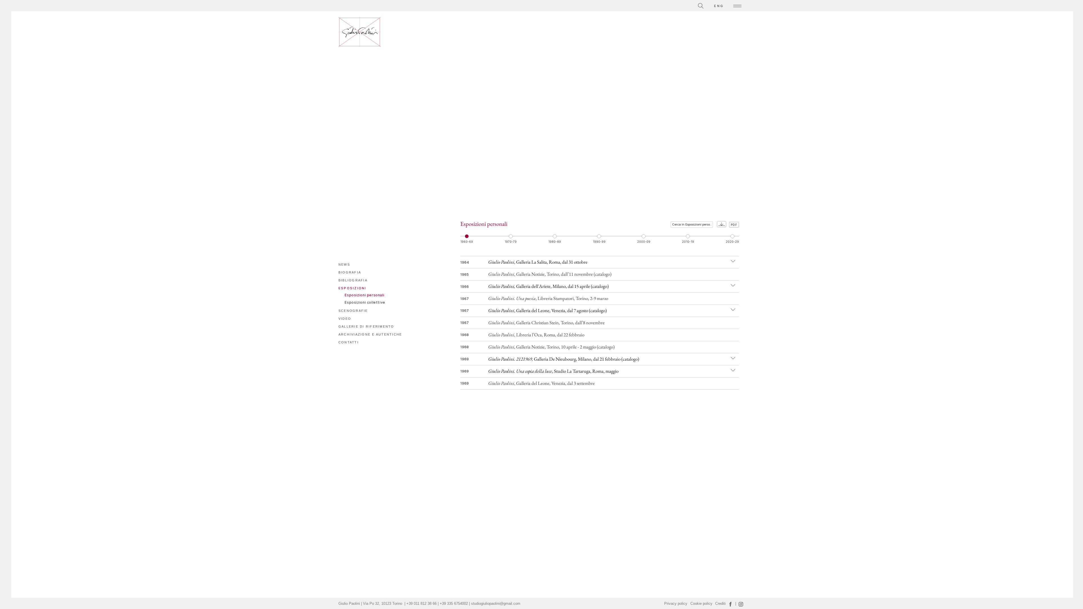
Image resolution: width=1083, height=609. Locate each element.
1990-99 (599, 242)
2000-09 (643, 242)
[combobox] (675, 5)
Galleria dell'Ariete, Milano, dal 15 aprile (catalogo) (548, 286)
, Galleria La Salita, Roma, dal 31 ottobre (537, 262)
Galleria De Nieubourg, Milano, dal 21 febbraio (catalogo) (563, 359)
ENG (719, 6)
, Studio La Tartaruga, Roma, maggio (553, 371)
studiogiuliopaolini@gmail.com (495, 604)
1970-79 (511, 242)
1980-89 (554, 242)
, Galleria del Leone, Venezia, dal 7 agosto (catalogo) (547, 310)
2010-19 (688, 242)
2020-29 (732, 242)
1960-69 (466, 242)
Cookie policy (701, 604)
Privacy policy (675, 604)
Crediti (720, 604)
